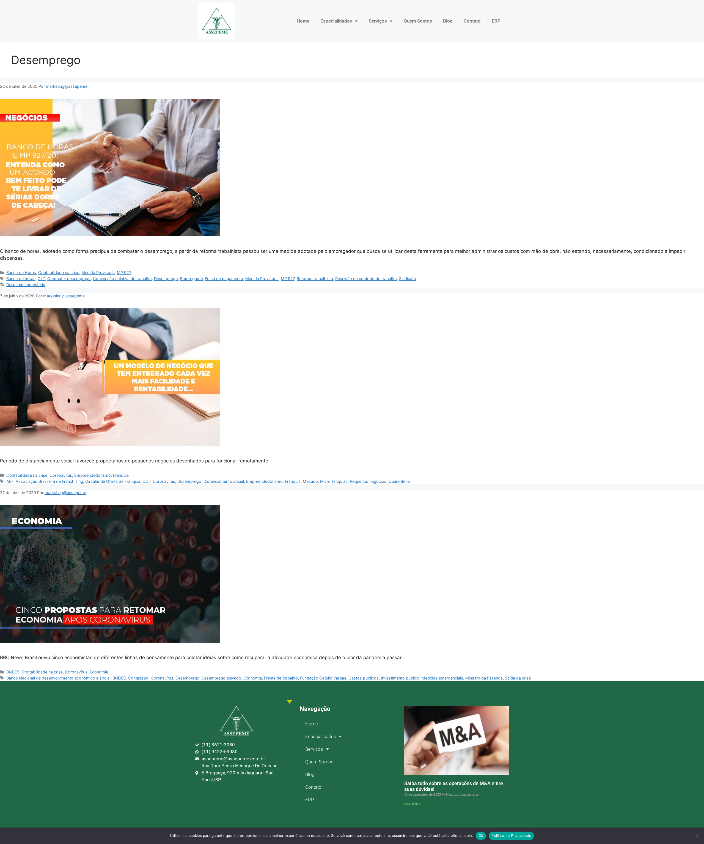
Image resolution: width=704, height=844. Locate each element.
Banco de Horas (21, 272)
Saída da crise (518, 678)
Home (303, 21)
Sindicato (407, 278)
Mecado (310, 481)
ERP (496, 21)
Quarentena (399, 481)
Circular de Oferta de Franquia (112, 481)
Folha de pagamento (224, 278)
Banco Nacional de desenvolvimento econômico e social (58, 678)
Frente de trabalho (281, 678)
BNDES (13, 672)
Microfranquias (334, 481)
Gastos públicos (363, 678)
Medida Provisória (98, 272)
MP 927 (124, 272)
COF (146, 481)
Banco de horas (20, 278)
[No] (697, 835)
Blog (448, 21)
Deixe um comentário (25, 284)
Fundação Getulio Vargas (323, 678)
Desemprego (166, 278)
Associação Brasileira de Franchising (49, 481)
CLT (41, 278)
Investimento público (400, 678)
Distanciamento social (224, 481)
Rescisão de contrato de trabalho (366, 278)
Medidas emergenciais (442, 678)
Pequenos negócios (368, 481)
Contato (472, 21)
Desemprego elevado (221, 678)
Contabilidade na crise (58, 272)
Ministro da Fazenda (484, 678)
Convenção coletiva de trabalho (122, 278)
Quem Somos (418, 21)
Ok (481, 835)
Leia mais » (412, 804)
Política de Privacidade (511, 835)
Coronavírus (61, 475)
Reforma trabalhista (315, 278)
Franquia (121, 475)
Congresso (138, 678)
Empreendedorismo (92, 475)
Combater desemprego (69, 278)
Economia (99, 672)
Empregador (191, 278)
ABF (9, 481)
